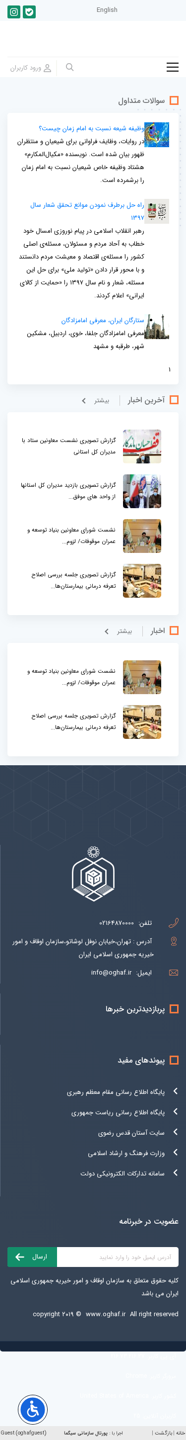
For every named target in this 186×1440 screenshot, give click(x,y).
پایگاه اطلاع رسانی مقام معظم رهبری (116, 1092)
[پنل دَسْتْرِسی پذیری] (33, 1409)
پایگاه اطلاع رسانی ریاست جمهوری (118, 1112)
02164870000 (116, 923)
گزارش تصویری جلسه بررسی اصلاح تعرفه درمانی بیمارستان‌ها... (73, 580)
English (107, 10)
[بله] (29, 11)
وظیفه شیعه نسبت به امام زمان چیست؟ (91, 128)
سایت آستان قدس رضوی (131, 1133)
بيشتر (101, 400)
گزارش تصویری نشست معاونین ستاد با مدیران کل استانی (69, 446)
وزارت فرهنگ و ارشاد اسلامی (126, 1153)
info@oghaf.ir (111, 973)
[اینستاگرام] (13, 11)
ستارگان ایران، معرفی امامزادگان (103, 320)
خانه (180, 1433)
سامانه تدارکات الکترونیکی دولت (122, 1174)
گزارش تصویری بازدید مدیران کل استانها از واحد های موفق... (68, 491)
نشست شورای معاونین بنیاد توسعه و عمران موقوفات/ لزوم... (71, 536)
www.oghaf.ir (105, 1314)
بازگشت (163, 1433)
